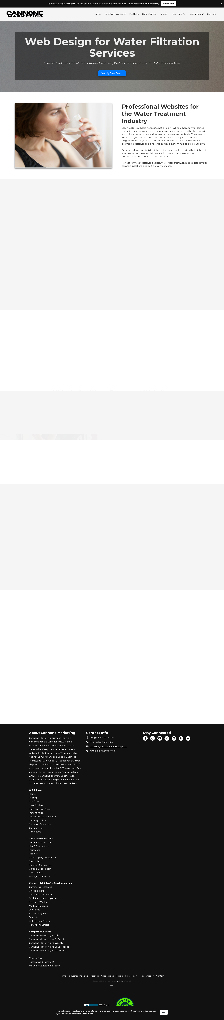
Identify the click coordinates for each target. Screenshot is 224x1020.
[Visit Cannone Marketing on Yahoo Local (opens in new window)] (188, 738)
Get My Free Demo (112, 73)
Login (112, 985)
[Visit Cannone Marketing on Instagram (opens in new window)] (166, 738)
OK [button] (163, 1012)
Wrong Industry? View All (112, 717)
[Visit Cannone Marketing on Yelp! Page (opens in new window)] (181, 738)
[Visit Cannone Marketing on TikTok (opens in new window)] (152, 738)
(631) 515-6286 (105, 742)
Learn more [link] (87, 1013)
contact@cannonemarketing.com (108, 746)
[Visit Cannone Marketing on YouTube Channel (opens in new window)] (159, 738)
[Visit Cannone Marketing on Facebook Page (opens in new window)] (145, 738)
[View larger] (63, 135)
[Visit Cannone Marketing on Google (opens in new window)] (174, 738)
